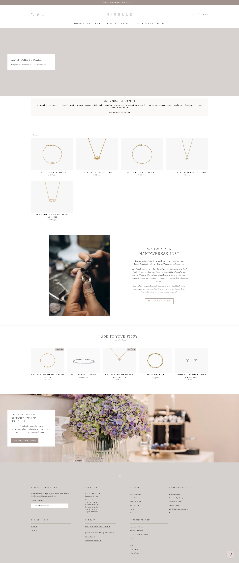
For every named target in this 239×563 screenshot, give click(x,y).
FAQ (131, 538)
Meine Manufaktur (135, 502)
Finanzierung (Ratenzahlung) (139, 534)
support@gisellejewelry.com (93, 540)
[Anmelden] (66, 506)
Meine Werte (134, 498)
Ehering (97, 23)
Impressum (133, 542)
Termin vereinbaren (159, 301)
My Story (160, 23)
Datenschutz (134, 549)
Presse (132, 509)
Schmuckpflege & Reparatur (178, 498)
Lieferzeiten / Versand (137, 527)
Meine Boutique (134, 505)
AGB (131, 546)
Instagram (34, 526)
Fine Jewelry (111, 23)
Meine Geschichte (135, 494)
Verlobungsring (82, 23)
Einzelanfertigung (143, 23)
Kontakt (171, 513)
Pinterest (34, 530)
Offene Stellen (134, 513)
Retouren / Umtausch (136, 531)
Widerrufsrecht (134, 553)
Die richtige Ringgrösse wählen (178, 509)
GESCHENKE (125, 23)
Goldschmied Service (175, 502)
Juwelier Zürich (174, 505)
